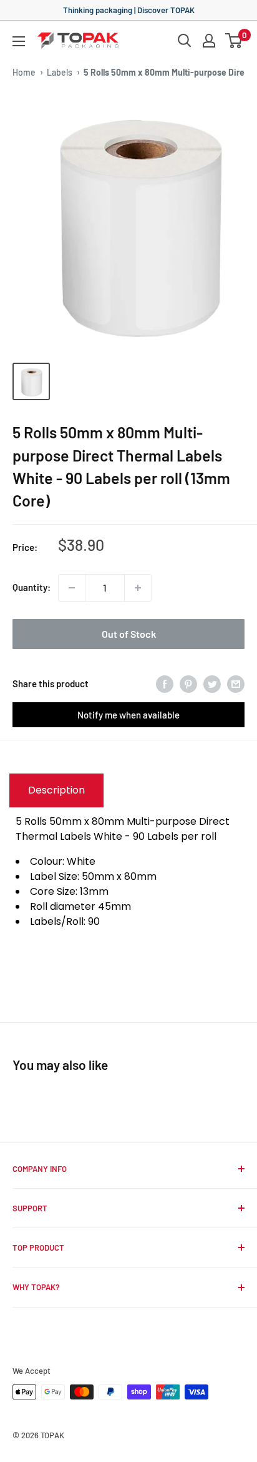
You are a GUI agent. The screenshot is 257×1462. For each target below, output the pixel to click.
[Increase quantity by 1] (138, 588)
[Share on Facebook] (164, 683)
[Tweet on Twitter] (212, 683)
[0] (234, 40)
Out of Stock (129, 634)
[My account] (209, 41)
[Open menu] (18, 41)
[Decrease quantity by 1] (72, 588)
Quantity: (31, 587)
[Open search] (185, 41)
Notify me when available (128, 714)
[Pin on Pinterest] (188, 683)
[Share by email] (236, 683)
